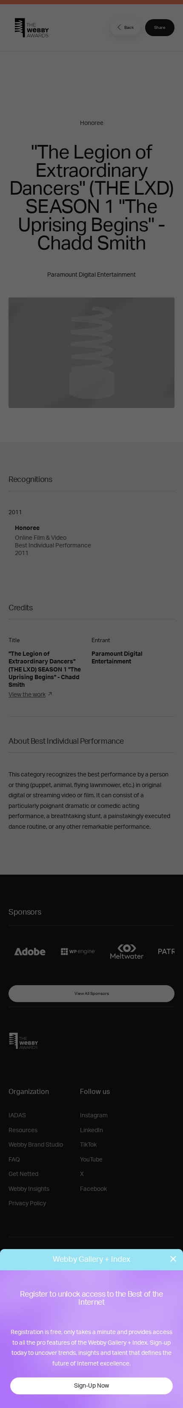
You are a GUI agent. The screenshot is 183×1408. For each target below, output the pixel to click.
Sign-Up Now (91, 1386)
